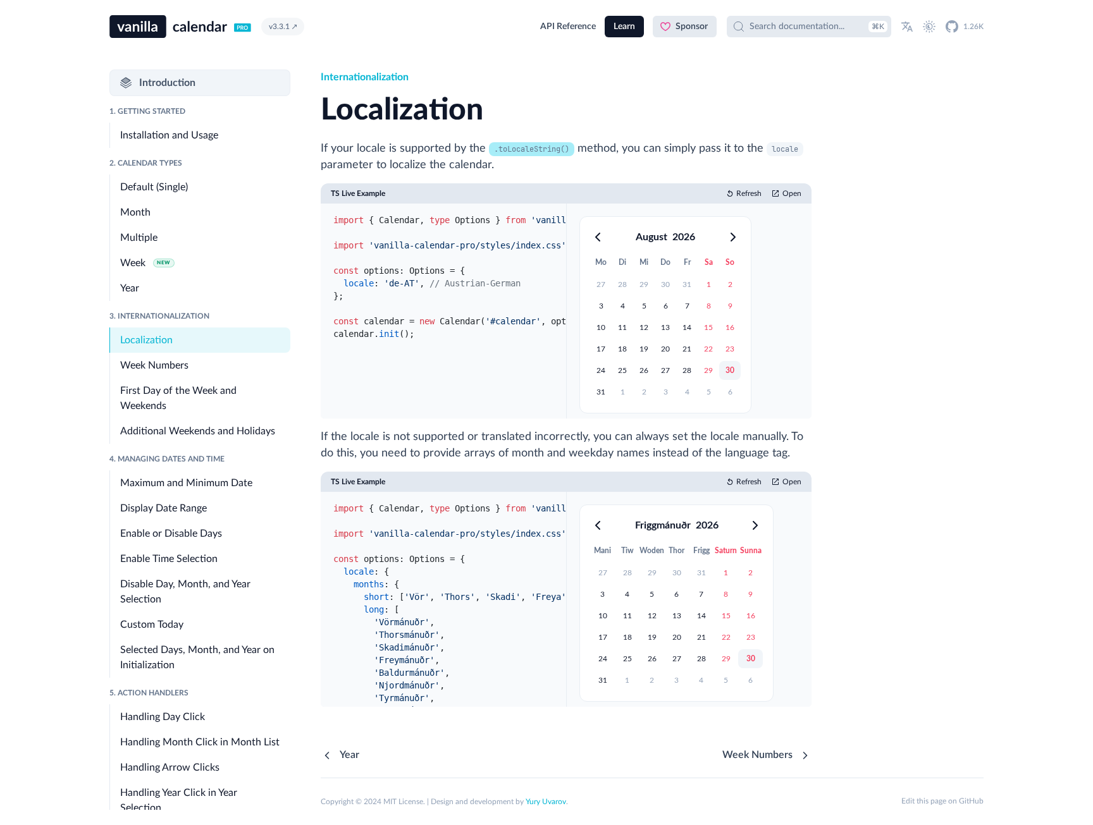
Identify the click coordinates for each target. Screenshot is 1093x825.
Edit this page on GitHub (942, 801)
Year (349, 755)
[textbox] (443, 311)
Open (791, 193)
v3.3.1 (279, 26)
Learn (624, 26)
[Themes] (929, 26)
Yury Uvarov (546, 801)
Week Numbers (757, 755)
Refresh (749, 193)
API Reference (568, 26)
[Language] (907, 26)
